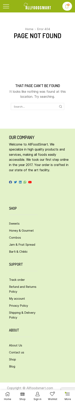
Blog (12, 366)
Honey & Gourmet (21, 230)
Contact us (16, 352)
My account (17, 298)
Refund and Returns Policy (22, 289)
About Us (15, 345)
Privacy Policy (18, 305)
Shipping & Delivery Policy (22, 315)
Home (29, 29)
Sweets (14, 223)
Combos (15, 237)
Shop (12, 359)
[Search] (60, 106)
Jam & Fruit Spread (22, 244)
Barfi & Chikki (18, 251)
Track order (17, 280)
